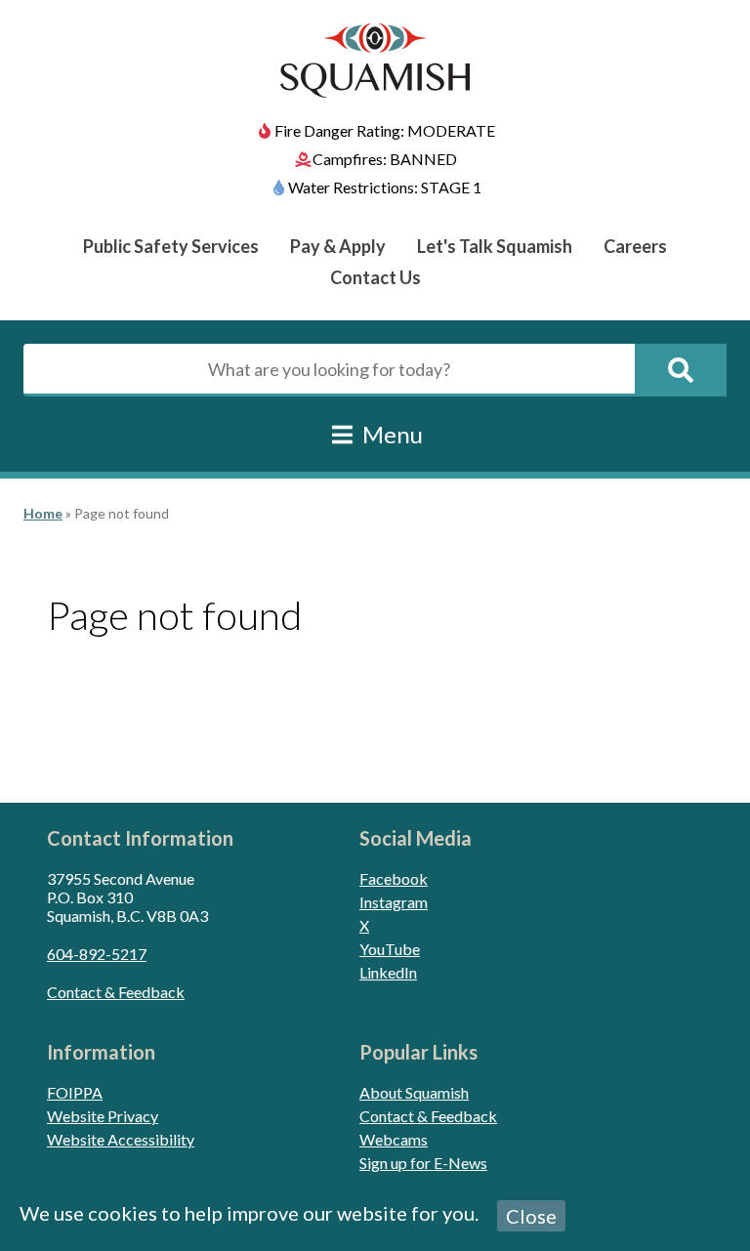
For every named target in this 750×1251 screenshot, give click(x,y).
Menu (390, 434)
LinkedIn (388, 972)
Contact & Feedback (116, 991)
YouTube (389, 948)
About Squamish (414, 1092)
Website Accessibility (120, 1139)
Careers (635, 246)
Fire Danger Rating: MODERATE (384, 130)
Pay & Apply (338, 246)
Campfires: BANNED (384, 158)
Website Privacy (102, 1115)
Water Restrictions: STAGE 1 (384, 187)
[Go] (681, 370)
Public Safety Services (171, 246)
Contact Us (375, 277)
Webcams (393, 1139)
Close (531, 1216)
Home (42, 513)
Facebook (393, 878)
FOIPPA (75, 1092)
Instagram (393, 902)
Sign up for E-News (423, 1162)
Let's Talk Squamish (494, 246)
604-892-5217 (96, 953)
